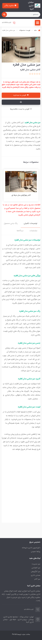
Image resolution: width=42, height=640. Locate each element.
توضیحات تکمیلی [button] (30, 223)
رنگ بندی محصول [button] (11, 223)
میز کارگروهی (35, 571)
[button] (39, 74)
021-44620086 (7, 22)
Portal (14, 634)
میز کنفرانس (36, 567)
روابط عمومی (35, 551)
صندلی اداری (35, 575)
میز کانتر (37, 579)
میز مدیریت (36, 564)
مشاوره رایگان (9, 5)
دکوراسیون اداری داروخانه (31, 547)
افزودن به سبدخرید (20, 95)
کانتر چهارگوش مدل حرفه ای (21, 195)
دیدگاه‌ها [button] (20, 230)
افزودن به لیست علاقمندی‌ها (20, 109)
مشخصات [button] (33, 230)
